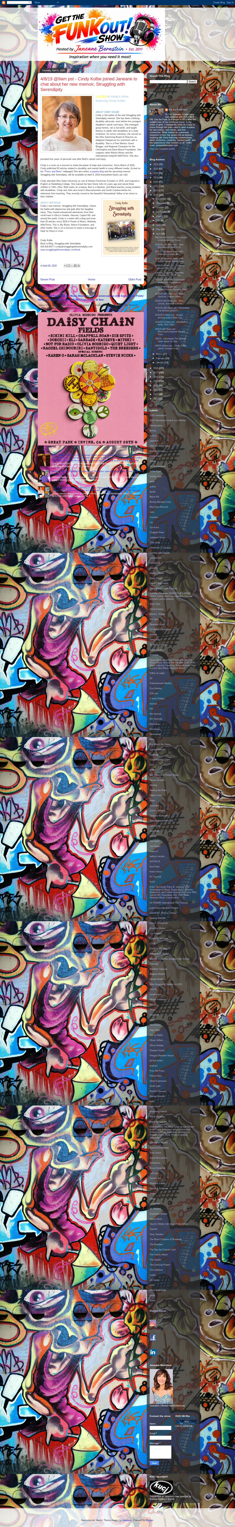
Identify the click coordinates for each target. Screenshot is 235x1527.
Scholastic (155, 1163)
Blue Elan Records (159, 507)
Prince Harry (156, 1076)
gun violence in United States (164, 775)
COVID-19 (155, 563)
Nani (152, 1020)
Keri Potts (155, 866)
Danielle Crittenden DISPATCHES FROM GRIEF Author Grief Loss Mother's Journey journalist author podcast (171, 596)
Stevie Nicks (156, 1219)
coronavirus (155, 558)
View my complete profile (162, 149)
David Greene (156, 609)
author (153, 486)
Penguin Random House (162, 1055)
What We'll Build (158, 1290)
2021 (156, 186)
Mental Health (156, 979)
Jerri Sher (154, 831)
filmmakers (155, 729)
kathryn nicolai (157, 856)
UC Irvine (154, 1280)
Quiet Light (155, 1086)
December (161, 198)
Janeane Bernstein (159, 815)
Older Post (134, 279)
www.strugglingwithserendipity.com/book (60, 249)
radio (152, 1101)
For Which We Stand (160, 744)
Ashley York (156, 476)
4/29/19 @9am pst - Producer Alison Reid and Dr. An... (170, 267)
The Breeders (156, 1244)
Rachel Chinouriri (158, 1091)
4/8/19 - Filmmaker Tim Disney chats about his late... (170, 340)
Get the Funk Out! (178, 109)
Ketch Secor (156, 871)
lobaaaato (127, 1520)
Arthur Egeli (155, 471)
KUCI (152, 881)
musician (154, 1014)
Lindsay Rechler (158, 918)
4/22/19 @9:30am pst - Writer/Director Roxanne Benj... (172, 288)
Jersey (153, 836)
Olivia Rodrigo (157, 1045)
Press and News (53, 171)
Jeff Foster (155, 826)
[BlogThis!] (69, 265)
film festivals (156, 719)
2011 (156, 398)
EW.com (154, 693)
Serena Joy (155, 1178)
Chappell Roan (157, 532)
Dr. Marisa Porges (159, 644)
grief (152, 769)
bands (153, 491)
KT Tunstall (155, 876)
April (158, 233)
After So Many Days (160, 446)
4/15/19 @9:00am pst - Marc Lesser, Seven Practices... (169, 302)
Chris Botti (155, 542)
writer (152, 1295)
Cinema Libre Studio (160, 553)
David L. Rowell (157, 614)
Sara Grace (155, 1152)
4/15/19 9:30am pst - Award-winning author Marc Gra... (169, 316)
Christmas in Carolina (160, 547)
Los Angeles (156, 933)
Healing (153, 785)
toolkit (153, 1275)
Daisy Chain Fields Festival (163, 588)
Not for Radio (156, 1035)
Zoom (152, 1300)
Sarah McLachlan (158, 1158)
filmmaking (155, 734)
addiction (154, 441)
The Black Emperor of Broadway (166, 1239)
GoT (152, 765)
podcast (154, 1065)
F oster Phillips (157, 698)
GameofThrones (158, 749)
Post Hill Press (157, 1071)
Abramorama (156, 425)
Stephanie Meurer (158, 1214)
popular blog (98, 171)
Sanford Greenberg (159, 1147)
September (162, 212)
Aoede (153, 461)
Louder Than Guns (159, 938)
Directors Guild (157, 624)
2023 (156, 177)
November (161, 203)
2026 (156, 164)
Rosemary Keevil (158, 1111)
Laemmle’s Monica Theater (163, 913)
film (151, 708)
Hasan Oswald (157, 780)
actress (153, 435)
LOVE (153, 943)
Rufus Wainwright (158, 1121)
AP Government (158, 466)
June (159, 225)
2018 (156, 368)
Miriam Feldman (158, 999)
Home (91, 279)
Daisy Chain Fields (159, 583)
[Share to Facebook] (75, 265)
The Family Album (159, 1254)
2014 (156, 385)
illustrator (154, 805)
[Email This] (65, 265)
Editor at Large (157, 673)
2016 (156, 377)
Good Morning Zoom (160, 759)
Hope (152, 800)
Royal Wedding (157, 1116)
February (160, 358)
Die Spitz (154, 619)
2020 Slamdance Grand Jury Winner (168, 420)
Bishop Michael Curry (160, 502)
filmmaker (154, 724)
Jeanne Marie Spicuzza (161, 820)
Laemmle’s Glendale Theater (164, 908)
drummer (154, 655)
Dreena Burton (157, 650)
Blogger (149, 1520)
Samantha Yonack (159, 1142)
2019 (156, 195)
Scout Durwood (157, 1168)
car (151, 522)
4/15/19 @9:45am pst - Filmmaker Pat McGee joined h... (172, 309)
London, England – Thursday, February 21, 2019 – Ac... (169, 274)
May (158, 229)
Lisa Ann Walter (157, 928)
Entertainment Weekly (161, 683)
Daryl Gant (155, 604)
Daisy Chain (156, 578)
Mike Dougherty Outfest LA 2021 (166, 984)
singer (153, 1193)
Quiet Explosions (158, 1081)
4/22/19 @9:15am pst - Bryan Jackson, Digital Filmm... (170, 295)
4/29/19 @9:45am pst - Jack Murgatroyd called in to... (169, 246)
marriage (154, 964)
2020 (156, 190)
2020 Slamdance (158, 415)
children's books (158, 537)
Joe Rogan (155, 846)
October (160, 207)
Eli (151, 678)
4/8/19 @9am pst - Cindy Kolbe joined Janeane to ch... (170, 347)
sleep (152, 1198)
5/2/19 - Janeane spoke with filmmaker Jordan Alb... (169, 252)
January (160, 362)
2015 (156, 381)
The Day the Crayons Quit (163, 1249)
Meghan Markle (157, 974)
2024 (156, 173)
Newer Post (47, 279)
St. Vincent (155, 1209)
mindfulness (156, 994)
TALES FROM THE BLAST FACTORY (169, 1224)
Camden (154, 517)
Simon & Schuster (159, 1188)
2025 (156, 169)
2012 (156, 394)
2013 (156, 390)
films (152, 739)
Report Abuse (158, 1310)
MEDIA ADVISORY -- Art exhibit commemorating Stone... (171, 239)
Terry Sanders (157, 1234)
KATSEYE (155, 861)
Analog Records (157, 451)
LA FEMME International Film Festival (169, 902)
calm (152, 512)
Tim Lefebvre (156, 1270)
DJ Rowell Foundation (160, 629)
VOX (152, 1285)
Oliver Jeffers (156, 1040)
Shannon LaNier (157, 1183)
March (159, 354)
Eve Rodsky (156, 688)
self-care (154, 1173)
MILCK (153, 989)
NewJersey (155, 1025)
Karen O (154, 851)
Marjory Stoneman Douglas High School (169, 959)
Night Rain (155, 1030)
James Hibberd (157, 810)
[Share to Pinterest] (78, 265)
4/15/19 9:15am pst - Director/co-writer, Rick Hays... (171, 323)
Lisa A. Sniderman (159, 923)
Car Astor (154, 527)
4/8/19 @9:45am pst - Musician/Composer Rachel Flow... (170, 332)
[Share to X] (72, 265)
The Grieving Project (160, 1264)
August (160, 216)
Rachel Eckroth (157, 1096)
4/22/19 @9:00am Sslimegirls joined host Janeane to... (170, 281)
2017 (156, 372)
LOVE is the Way (158, 948)
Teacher (154, 1229)
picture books (156, 1060)
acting (153, 430)
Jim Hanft (154, 841)
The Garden (155, 1259)
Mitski (153, 1004)
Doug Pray (155, 639)
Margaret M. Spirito (159, 953)
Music (153, 1009)
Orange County (157, 1050)
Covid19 (154, 568)
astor (152, 481)
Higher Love (156, 795)
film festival (155, 714)
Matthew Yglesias (158, 969)
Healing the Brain (158, 790)
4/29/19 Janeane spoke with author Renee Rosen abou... (170, 260)
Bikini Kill (154, 496)
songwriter (155, 1203)
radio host (154, 1106)
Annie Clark (155, 456)
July (158, 220)
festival (153, 703)
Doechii (153, 634)
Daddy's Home (157, 573)
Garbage (154, 754)
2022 (156, 182)
